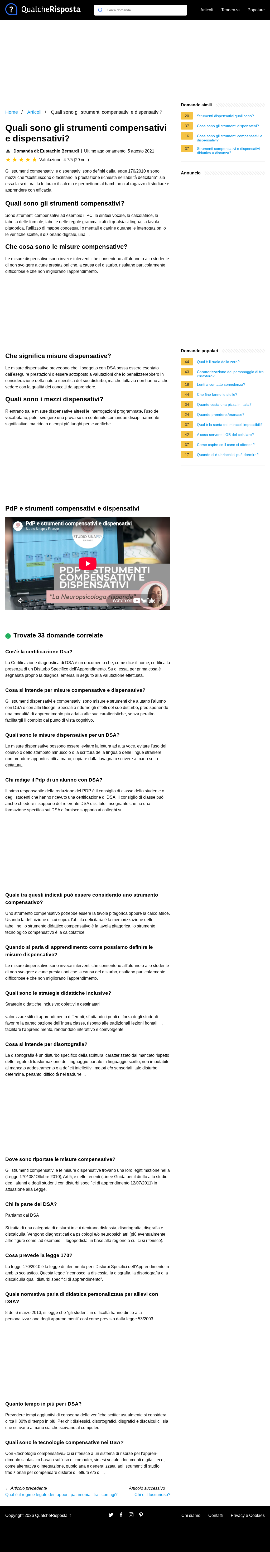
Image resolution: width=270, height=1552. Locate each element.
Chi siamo (190, 1515)
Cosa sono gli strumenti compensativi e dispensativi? (229, 138)
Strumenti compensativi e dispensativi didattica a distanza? (228, 150)
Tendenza (230, 10)
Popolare (256, 10)
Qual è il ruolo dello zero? (218, 362)
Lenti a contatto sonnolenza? (221, 384)
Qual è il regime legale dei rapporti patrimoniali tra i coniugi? (61, 1494)
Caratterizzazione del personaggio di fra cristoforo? (230, 374)
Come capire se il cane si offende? (226, 444)
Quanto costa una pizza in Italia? (224, 404)
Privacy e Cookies (248, 1515)
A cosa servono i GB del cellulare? (225, 434)
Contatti (215, 1515)
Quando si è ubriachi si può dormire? (228, 455)
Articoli (206, 10)
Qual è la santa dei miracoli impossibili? (230, 424)
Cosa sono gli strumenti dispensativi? (228, 126)
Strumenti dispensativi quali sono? (225, 116)
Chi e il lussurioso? (152, 1494)
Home (11, 112)
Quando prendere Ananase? (220, 414)
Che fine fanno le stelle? (217, 394)
